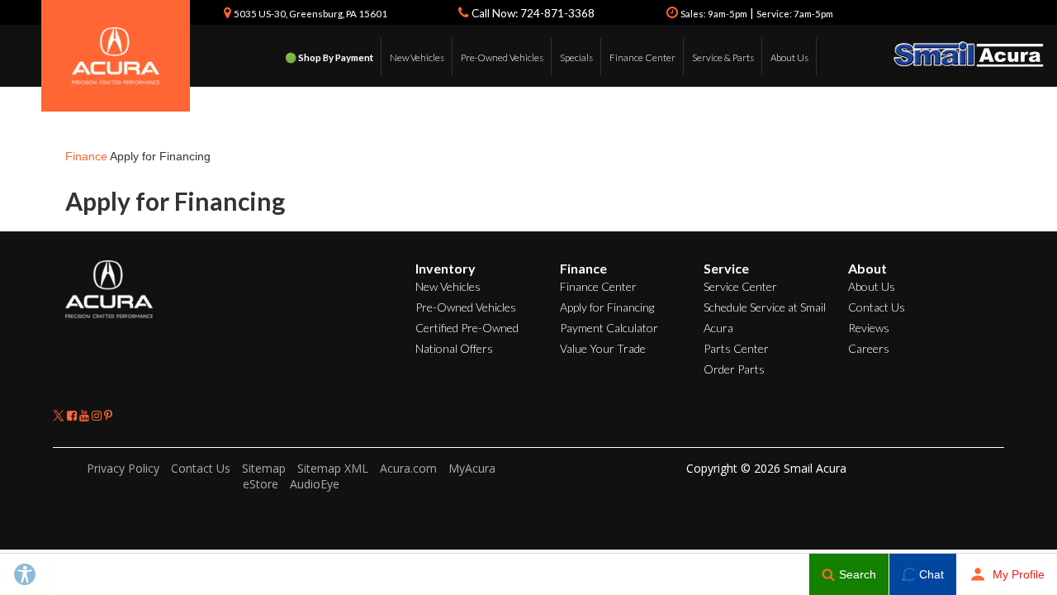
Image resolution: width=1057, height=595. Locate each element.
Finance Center (642, 57)
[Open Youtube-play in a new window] (85, 415)
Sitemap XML (332, 468)
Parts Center (736, 348)
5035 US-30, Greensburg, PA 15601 (310, 13)
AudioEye (314, 484)
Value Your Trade (603, 348)
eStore (260, 484)
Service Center (740, 286)
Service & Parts (723, 57)
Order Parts (734, 369)
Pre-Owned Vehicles (502, 57)
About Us (789, 57)
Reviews (868, 328)
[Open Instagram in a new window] (98, 415)
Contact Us (876, 307)
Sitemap (264, 468)
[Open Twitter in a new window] (60, 415)
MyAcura (471, 468)
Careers (868, 348)
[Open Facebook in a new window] (73, 415)
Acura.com (408, 468)
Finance (86, 156)
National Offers (454, 348)
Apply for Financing (607, 307)
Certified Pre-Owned (467, 328)
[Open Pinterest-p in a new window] (108, 415)
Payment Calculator (609, 328)
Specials (576, 57)
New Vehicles (417, 57)
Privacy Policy (123, 468)
